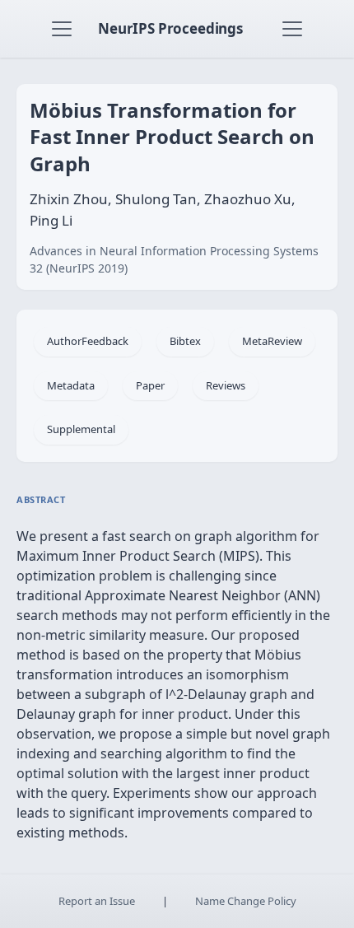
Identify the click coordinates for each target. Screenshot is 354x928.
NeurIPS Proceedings (170, 28)
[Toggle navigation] (62, 29)
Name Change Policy (245, 900)
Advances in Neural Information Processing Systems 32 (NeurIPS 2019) (174, 259)
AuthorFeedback (87, 340)
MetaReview (272, 340)
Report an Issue (96, 900)
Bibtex (185, 340)
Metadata (71, 385)
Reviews (225, 385)
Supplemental (81, 429)
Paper (150, 385)
